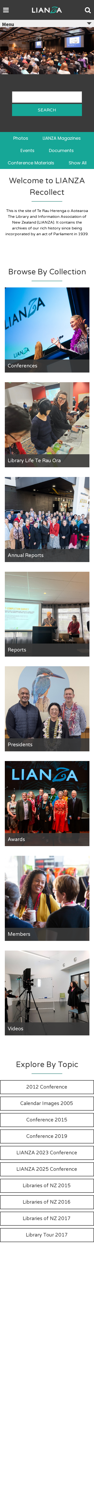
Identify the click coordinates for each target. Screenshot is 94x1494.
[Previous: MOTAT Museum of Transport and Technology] (8, 68)
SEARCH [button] (47, 110)
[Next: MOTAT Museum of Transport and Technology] (85, 68)
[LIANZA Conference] (47, 30)
